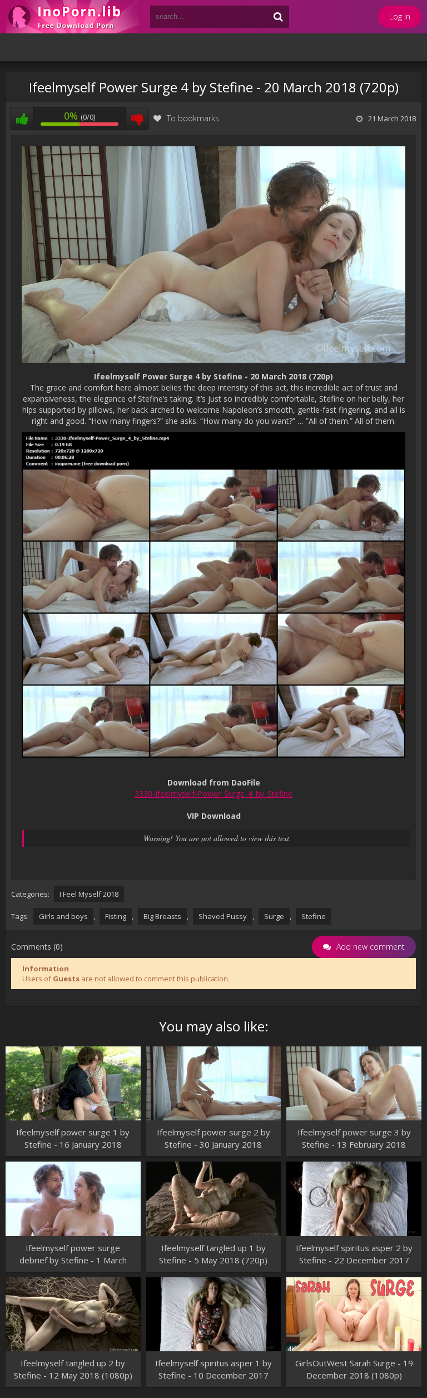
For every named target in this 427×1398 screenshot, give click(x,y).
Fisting (115, 916)
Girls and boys (63, 916)
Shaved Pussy (222, 916)
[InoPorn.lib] (72, 16)
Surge (274, 916)
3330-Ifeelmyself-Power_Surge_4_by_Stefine (213, 793)
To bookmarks (193, 118)
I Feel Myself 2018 (88, 894)
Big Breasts (162, 916)
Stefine (313, 916)
